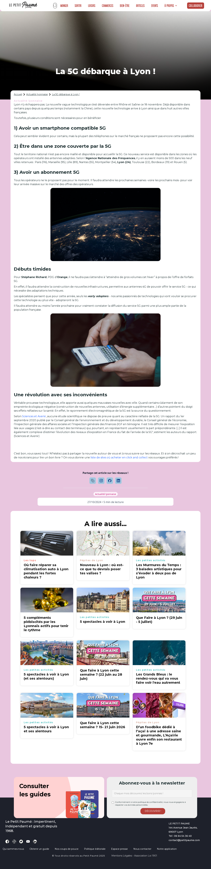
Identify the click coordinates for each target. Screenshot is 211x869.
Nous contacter (142, 848)
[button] (171, 5)
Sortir (78, 6)
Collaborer (195, 6)
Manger (64, 6)
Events (154, 6)
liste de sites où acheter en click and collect (119, 457)
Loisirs (91, 6)
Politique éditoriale (95, 848)
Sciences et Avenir (34, 416)
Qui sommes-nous (13, 848)
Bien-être (124, 6)
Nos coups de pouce (66, 848)
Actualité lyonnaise (37, 94)
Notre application (167, 848)
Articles (140, 6)
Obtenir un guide (39, 848)
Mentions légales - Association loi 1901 (134, 855)
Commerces (107, 6)
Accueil (18, 94)
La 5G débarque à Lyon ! (66, 94)
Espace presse (119, 848)
